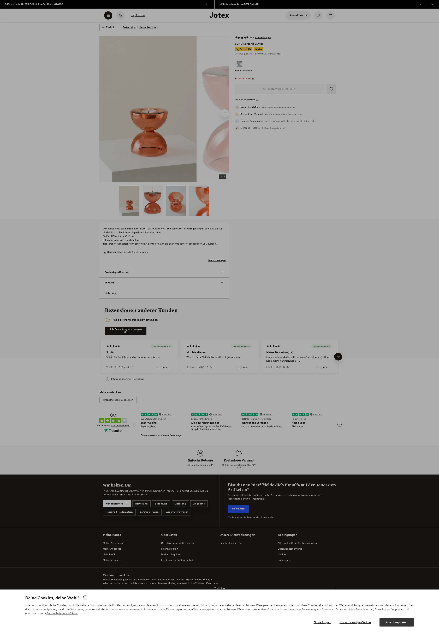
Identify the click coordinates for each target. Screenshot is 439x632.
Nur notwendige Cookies (355, 622)
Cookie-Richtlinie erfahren (62, 613)
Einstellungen (322, 622)
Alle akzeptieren (396, 622)
